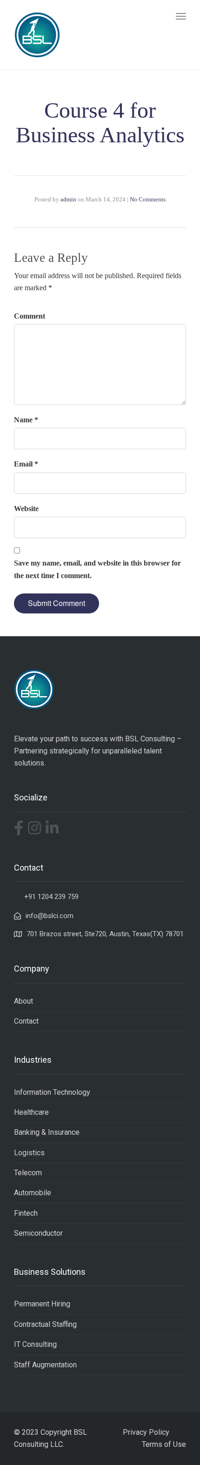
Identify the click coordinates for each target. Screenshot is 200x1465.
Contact (26, 1021)
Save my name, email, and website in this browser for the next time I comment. (97, 569)
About (23, 1001)
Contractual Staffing (45, 1324)
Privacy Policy (146, 1432)
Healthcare (31, 1112)
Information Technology (52, 1092)
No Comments (148, 199)
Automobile (32, 1192)
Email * (26, 464)
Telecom (28, 1172)
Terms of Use (164, 1444)
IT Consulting (35, 1344)
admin (68, 199)
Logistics (29, 1152)
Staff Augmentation (45, 1364)
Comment (29, 316)
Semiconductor (38, 1233)
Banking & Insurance (47, 1132)
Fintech (26, 1213)
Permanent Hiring (42, 1303)
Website (26, 509)
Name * (26, 420)
